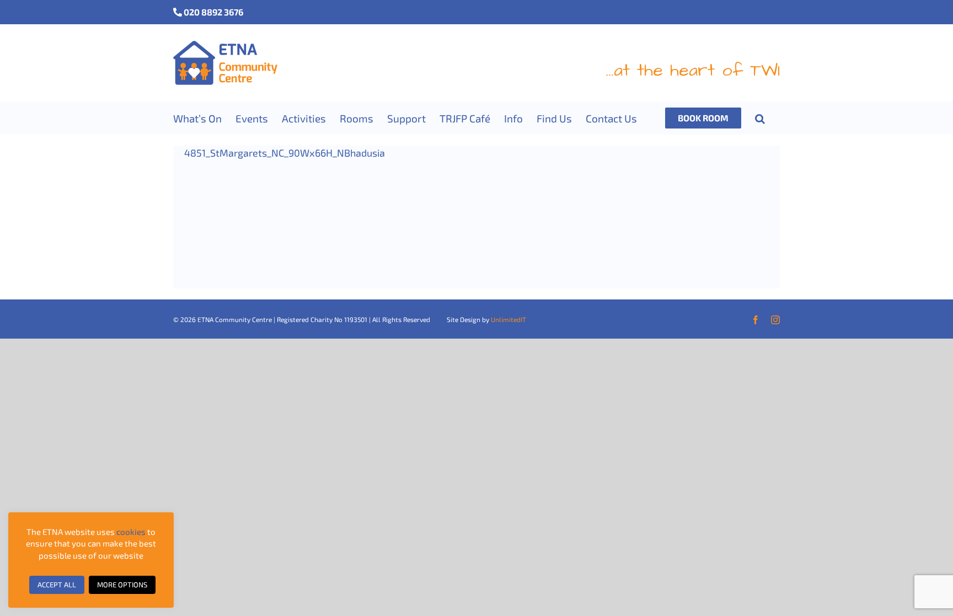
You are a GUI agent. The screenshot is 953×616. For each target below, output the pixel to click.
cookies (131, 532)
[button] (760, 118)
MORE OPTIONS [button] (122, 584)
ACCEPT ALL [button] (57, 584)
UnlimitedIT (508, 319)
